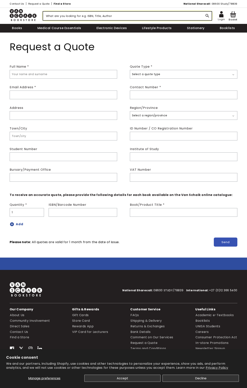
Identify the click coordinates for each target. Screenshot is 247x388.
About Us (17, 315)
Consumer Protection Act (216, 337)
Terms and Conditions (148, 348)
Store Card (81, 320)
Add (19, 224)
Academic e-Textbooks (214, 315)
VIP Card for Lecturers (90, 331)
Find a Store (62, 3)
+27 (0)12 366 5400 (223, 290)
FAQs (134, 315)
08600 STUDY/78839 (168, 290)
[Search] (207, 15)
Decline (200, 378)
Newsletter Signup (210, 348)
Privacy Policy (217, 367)
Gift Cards (80, 315)
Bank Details (140, 331)
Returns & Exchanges (147, 326)
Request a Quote (39, 3)
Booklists (202, 320)
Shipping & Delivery (146, 320)
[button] (233, 16)
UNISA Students (207, 326)
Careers (202, 331)
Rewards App (83, 326)
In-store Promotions (211, 342)
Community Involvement (30, 320)
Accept (122, 378)
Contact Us (17, 3)
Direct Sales (19, 326)
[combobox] (127, 16)
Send (226, 242)
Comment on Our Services (151, 337)
